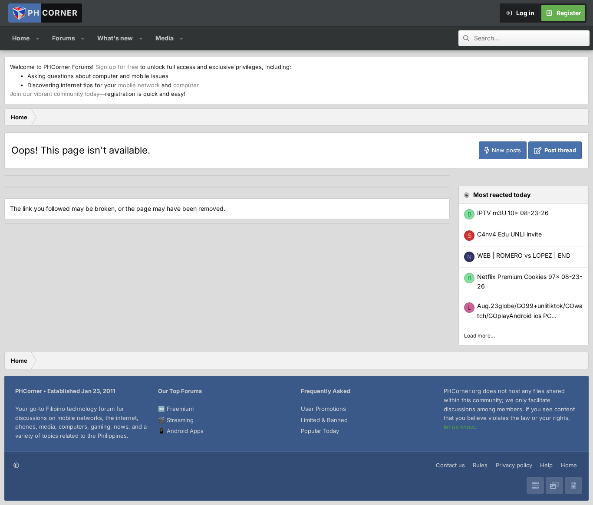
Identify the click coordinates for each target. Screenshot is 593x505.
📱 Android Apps (181, 430)
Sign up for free (117, 66)
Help (546, 465)
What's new (115, 38)
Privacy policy (514, 465)
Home (21, 38)
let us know (459, 426)
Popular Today (320, 430)
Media (164, 38)
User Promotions (323, 408)
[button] (37, 38)
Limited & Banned (324, 419)
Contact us (450, 465)
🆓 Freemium (176, 408)
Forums (63, 38)
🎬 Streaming (176, 419)
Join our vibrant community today (54, 93)
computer (186, 85)
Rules (480, 465)
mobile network (139, 85)
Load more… (479, 335)
